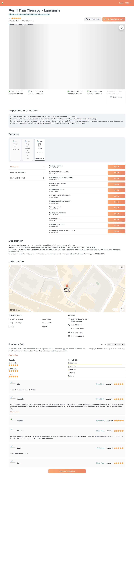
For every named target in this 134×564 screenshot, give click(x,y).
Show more (14, 412)
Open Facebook (77, 332)
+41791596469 (76, 325)
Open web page (77, 329)
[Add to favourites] (121, 27)
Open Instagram (77, 336)
